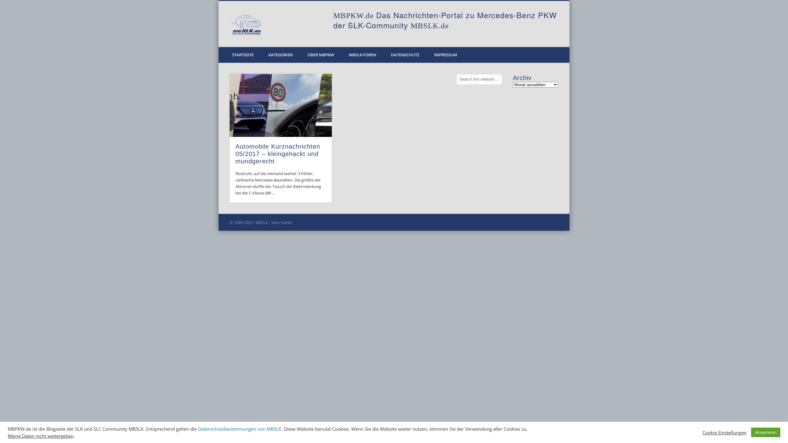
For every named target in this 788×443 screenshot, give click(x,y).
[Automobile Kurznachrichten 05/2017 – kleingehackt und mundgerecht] (281, 105)
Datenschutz (405, 55)
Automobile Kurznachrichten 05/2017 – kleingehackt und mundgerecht (277, 154)
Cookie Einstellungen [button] (724, 432)
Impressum (445, 55)
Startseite (243, 55)
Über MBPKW (321, 55)
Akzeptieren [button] (766, 432)
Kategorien (280, 55)
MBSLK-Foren (362, 55)
